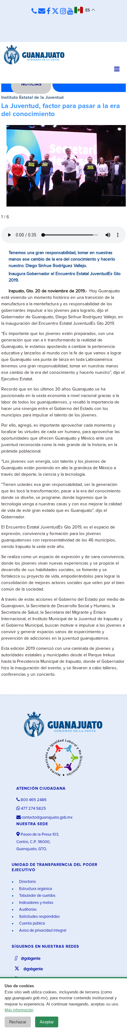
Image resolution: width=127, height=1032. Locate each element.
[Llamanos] (34, 11)
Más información (19, 1010)
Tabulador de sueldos (36, 896)
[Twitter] (55, 11)
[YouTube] (70, 11)
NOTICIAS (31, 84)
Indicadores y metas (35, 903)
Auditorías (27, 910)
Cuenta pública (31, 923)
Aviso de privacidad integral (42, 931)
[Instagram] (63, 11)
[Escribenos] (41, 11)
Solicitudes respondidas (39, 917)
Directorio (27, 882)
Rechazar (17, 1022)
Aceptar (47, 1022)
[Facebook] (49, 11)
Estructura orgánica (35, 889)
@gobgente (30, 959)
